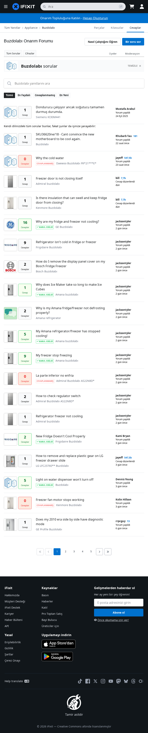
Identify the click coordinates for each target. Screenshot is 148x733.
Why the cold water (50, 158)
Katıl (44, 607)
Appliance (31, 27)
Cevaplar (135, 27)
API (7, 626)
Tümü (9, 95)
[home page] (23, 6)
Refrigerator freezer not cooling (59, 416)
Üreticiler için (50, 626)
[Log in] (142, 6)
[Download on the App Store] (59, 644)
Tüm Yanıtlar (12, 27)
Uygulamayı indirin (56, 635)
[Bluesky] (126, 681)
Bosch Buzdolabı (46, 271)
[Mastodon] (118, 681)
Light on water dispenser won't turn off (64, 479)
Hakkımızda (12, 595)
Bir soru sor (133, 42)
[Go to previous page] (48, 551)
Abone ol (119, 612)
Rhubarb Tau (124, 136)
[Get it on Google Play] (57, 656)
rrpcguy (120, 521)
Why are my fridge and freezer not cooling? (67, 221)
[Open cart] (132, 6)
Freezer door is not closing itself (59, 178)
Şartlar (9, 654)
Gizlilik (9, 648)
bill (117, 178)
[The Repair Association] (141, 681)
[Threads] (133, 681)
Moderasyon (132, 53)
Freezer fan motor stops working (60, 500)
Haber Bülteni (14, 620)
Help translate (14, 681)
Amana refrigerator (48, 318)
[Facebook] (87, 681)
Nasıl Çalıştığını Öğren (102, 42)
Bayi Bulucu (49, 620)
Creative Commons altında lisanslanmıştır (84, 726)
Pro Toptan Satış (52, 613)
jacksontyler (123, 221)
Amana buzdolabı (67, 294)
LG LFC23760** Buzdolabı (52, 466)
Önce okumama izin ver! (113, 620)
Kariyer (9, 613)
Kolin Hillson (123, 499)
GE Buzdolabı (64, 227)
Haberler (47, 601)
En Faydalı (24, 95)
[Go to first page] (40, 551)
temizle (133, 65)
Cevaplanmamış (45, 95)
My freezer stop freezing (54, 355)
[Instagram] (103, 681)
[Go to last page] (107, 551)
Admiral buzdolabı (48, 184)
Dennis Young (124, 479)
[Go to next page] (99, 551)
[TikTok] (80, 681)
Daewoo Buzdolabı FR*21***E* (76, 163)
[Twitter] (95, 681)
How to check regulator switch (58, 396)
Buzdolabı (48, 27)
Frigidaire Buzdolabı (49, 247)
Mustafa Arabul (125, 109)
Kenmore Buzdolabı (48, 208)
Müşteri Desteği (15, 601)
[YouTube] (110, 681)
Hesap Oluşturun (95, 18)
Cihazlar (29, 53)
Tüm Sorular (13, 53)
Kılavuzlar (117, 27)
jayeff (119, 158)
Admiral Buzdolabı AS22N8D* (75, 381)
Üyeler (113, 53)
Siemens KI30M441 (48, 117)
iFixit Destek (12, 607)
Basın (45, 595)
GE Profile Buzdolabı (49, 529)
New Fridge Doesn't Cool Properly (60, 436)
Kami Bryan (123, 436)
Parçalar (99, 27)
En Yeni (64, 95)
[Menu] (5, 6)
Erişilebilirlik (13, 642)
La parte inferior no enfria (55, 375)
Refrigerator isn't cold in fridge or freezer (66, 242)
